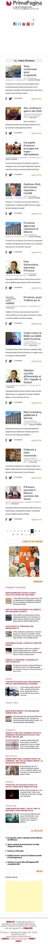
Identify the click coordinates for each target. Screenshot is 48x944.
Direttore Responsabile (18, 939)
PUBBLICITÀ (27, 928)
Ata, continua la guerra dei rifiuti (33, 110)
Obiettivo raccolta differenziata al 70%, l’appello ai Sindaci (32, 376)
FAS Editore (4, 932)
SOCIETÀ (9, 782)
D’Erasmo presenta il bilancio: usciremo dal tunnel (31, 493)
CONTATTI (5, 938)
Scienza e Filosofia (15, 851)
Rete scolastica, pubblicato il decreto (33, 415)
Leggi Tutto (36, 99)
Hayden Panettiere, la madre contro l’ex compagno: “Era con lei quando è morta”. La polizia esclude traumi (24, 761)
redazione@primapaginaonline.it (18, 936)
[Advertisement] (24, 40)
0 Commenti (18, 98)
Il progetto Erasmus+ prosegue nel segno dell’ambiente (31, 148)
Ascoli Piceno (34, 80)
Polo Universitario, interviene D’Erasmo (31, 266)
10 (13, 534)
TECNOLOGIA (11, 806)
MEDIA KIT (10, 922)
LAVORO (9, 679)
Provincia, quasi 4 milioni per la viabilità (24, 300)
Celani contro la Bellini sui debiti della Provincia (32, 335)
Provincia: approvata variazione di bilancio (31, 227)
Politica (33, 117)
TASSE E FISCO (12, 703)
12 (22, 534)
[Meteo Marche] (12, 877)
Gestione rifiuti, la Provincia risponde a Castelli (32, 189)
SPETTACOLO (11, 756)
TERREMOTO (11, 730)
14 (30, 534)
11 (17, 534)
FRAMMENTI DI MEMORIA (16, 587)
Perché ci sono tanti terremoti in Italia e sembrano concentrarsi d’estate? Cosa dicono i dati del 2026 (23, 735)
